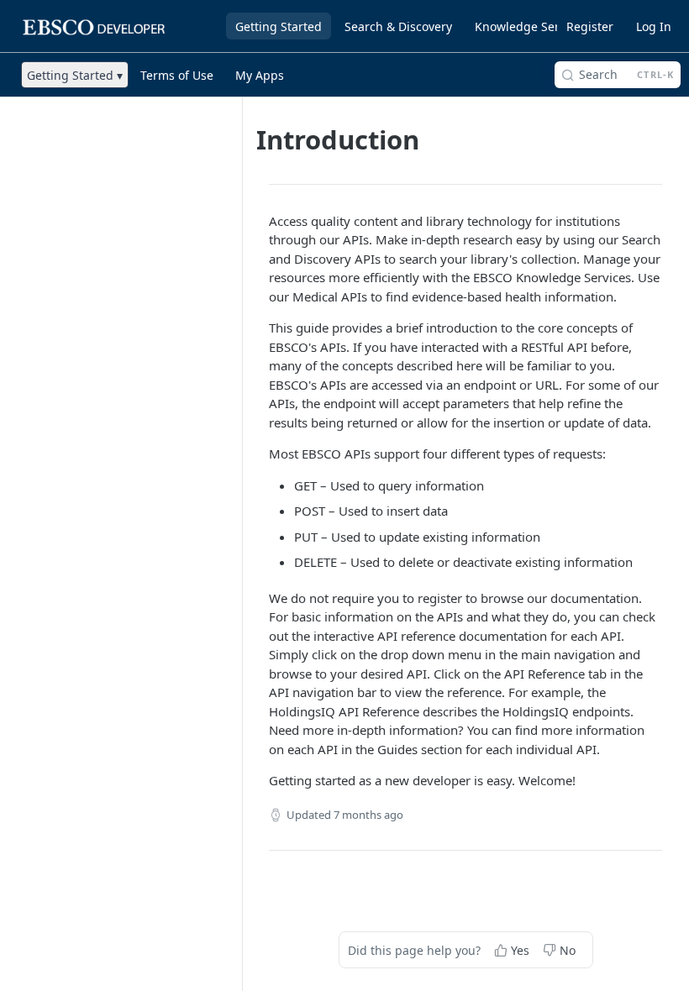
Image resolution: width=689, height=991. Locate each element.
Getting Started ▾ (75, 75)
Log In (653, 26)
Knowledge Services (531, 26)
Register (589, 26)
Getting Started (278, 26)
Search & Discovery (398, 26)
